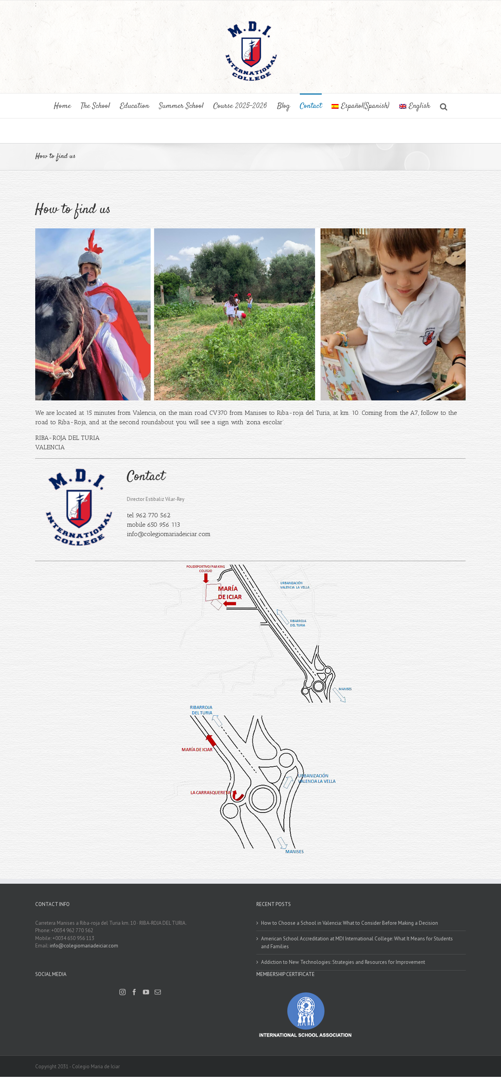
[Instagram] (122, 992)
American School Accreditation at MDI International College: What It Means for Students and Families (357, 942)
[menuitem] (67, 105)
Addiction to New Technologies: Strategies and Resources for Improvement (343, 962)
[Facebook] (134, 992)
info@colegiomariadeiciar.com (169, 534)
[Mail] (158, 992)
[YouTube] (146, 992)
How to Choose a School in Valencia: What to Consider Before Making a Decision (349, 923)
